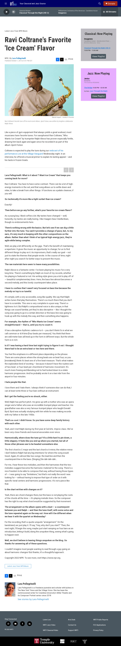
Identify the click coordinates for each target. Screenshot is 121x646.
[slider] (17, 12)
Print (70, 59)
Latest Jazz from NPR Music (16, 31)
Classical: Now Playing (98, 34)
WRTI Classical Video (50, 630)
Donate (111, 3)
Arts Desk (71, 620)
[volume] (14, 12)
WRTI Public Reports (100, 620)
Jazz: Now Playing (98, 73)
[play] (6, 12)
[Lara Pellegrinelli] (10, 589)
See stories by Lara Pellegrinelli (33, 599)
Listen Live (47, 620)
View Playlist (98, 56)
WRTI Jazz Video (49, 625)
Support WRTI (73, 630)
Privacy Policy (98, 630)
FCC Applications (99, 625)
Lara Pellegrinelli (19, 58)
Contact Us (72, 625)
